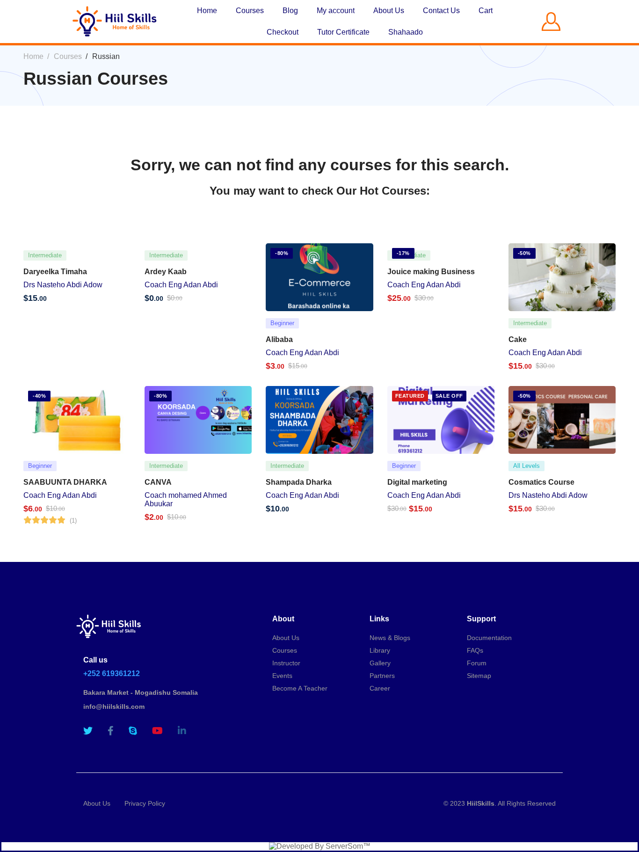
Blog (290, 11)
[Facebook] (111, 731)
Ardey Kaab (166, 272)
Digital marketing (417, 482)
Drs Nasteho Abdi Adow (62, 285)
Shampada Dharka (299, 482)
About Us (388, 11)
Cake (517, 339)
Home (207, 11)
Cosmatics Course (541, 482)
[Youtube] (157, 731)
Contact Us (441, 11)
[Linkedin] (182, 731)
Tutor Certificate (343, 32)
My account (336, 11)
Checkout (282, 32)
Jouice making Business (431, 272)
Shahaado (405, 32)
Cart (486, 11)
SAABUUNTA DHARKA (65, 482)
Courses (250, 11)
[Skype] (133, 731)
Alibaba (279, 339)
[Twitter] (88, 731)
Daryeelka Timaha (55, 272)
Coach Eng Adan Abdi (181, 285)
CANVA (158, 482)
